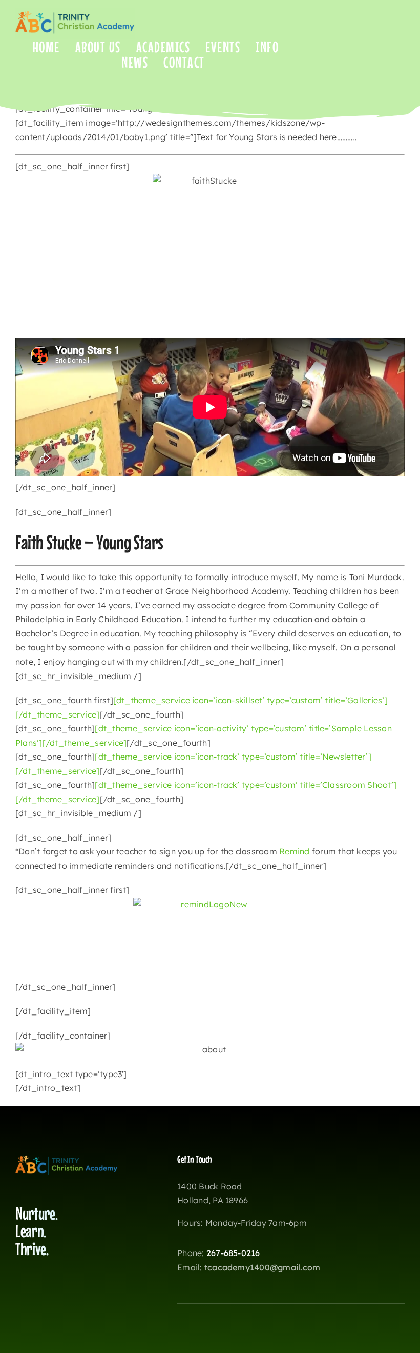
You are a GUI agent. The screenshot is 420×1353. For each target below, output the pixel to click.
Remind (294, 851)
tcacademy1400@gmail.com (262, 1267)
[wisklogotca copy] (75, 12)
